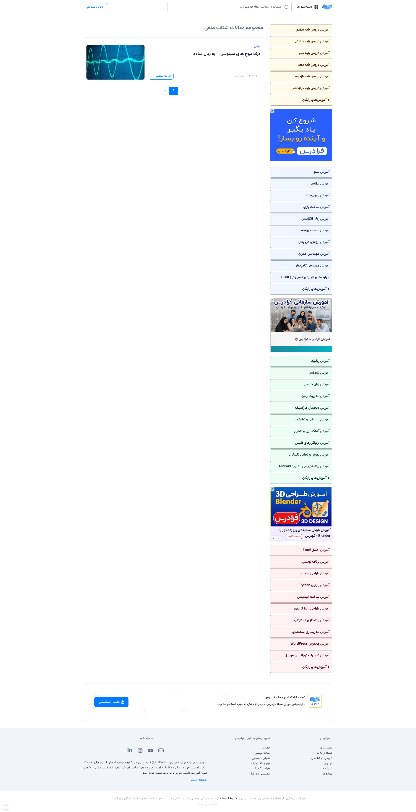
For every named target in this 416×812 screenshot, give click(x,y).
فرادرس (328, 763)
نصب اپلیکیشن (109, 702)
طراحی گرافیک (262, 768)
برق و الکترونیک (260, 763)
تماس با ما (326, 747)
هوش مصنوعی (261, 758)
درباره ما (327, 773)
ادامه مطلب (163, 76)
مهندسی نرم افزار (260, 773)
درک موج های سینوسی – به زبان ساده (226, 54)
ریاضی (257, 47)
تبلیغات (327, 768)
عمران (266, 747)
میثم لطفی (239, 76)
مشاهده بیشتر (198, 780)
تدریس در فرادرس (321, 758)
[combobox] (226, 7)
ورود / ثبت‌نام (95, 7)
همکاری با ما (324, 753)
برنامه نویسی (262, 753)
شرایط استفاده (228, 798)
